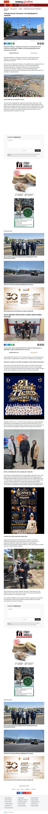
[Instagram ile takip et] (26, 793)
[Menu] (5, 2)
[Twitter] (7, 43)
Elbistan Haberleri (34, 797)
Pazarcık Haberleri (22, 803)
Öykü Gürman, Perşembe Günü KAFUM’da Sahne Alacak (25, 5)
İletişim (22, 789)
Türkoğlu (20, 8)
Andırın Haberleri (8, 801)
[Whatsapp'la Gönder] (11, 43)
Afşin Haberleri (21, 797)
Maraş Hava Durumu (9, 807)
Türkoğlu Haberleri (8, 803)
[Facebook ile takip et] (18, 793)
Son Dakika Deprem (22, 805)
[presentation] (8, 5)
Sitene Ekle (33, 789)
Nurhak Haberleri (34, 803)
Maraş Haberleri (8, 797)
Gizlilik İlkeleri (27, 789)
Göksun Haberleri (8, 799)
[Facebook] (5, 43)
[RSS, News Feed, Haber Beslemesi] (29, 793)
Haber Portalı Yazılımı (10, 812)
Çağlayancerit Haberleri (23, 799)
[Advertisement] (24, 125)
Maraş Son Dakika (34, 805)
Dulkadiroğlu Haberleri (22, 801)
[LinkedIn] (9, 43)
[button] (38, 43)
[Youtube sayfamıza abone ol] (24, 793)
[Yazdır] (14, 43)
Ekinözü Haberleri (34, 799)
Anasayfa (7, 8)
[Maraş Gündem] (24, 1)
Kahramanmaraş (14, 8)
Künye (18, 789)
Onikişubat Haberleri (35, 801)
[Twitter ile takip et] (21, 793)
